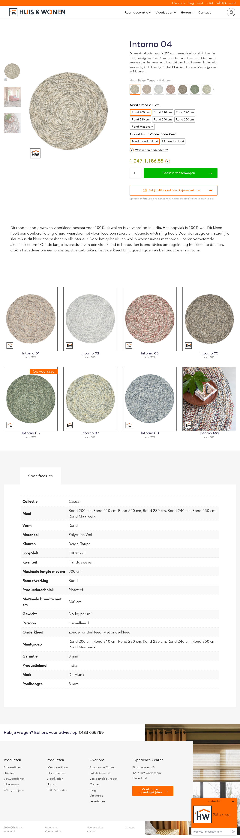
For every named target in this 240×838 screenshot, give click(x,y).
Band (73, 580)
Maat (134, 105)
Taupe (85, 543)
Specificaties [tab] (40, 475)
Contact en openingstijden (151, 790)
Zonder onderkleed (85, 632)
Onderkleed (139, 134)
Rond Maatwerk (82, 516)
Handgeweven (81, 562)
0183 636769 (91, 732)
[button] (149, 150)
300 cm (75, 571)
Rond (73, 525)
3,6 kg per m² (80, 613)
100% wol (77, 553)
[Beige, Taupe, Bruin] (183, 89)
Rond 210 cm (104, 510)
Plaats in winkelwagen (178, 173)
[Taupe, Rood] (171, 89)
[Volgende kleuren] (213, 89)
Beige (74, 543)
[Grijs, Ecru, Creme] (159, 89)
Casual (74, 501)
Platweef (76, 589)
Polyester (76, 534)
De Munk (76, 674)
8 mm (74, 683)
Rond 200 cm (80, 510)
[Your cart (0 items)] (231, 12)
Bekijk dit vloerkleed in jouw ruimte (174, 190)
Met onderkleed (116, 632)
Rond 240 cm (179, 510)
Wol (89, 534)
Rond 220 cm (129, 510)
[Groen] (195, 89)
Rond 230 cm (154, 510)
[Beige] (147, 89)
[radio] (140, 112)
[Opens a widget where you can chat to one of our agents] (214, 816)
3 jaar (73, 656)
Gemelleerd (79, 623)
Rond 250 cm (203, 510)
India (73, 665)
